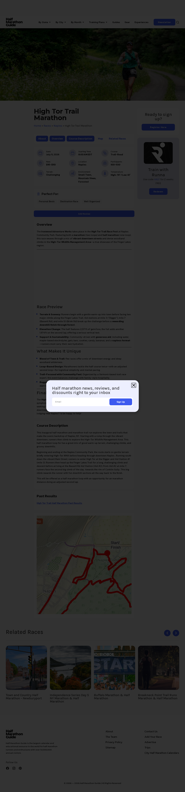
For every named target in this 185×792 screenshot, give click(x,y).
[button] (134, 385)
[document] (92, 396)
